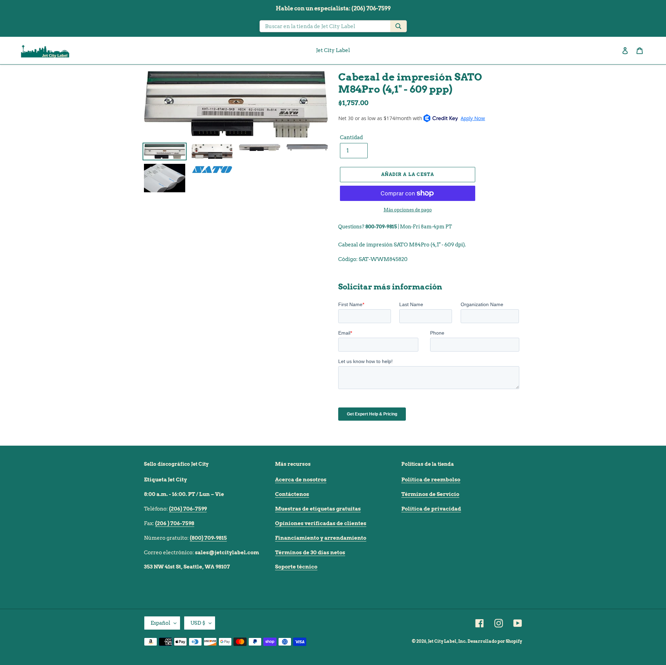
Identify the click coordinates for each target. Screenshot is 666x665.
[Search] (398, 26)
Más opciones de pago (408, 209)
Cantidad (351, 137)
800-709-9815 (381, 226)
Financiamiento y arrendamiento (320, 538)
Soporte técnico (296, 567)
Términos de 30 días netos (310, 552)
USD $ (197, 623)
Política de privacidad (431, 509)
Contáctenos (292, 494)
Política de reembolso (430, 480)
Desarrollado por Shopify (495, 641)
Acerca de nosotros (300, 480)
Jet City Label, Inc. (447, 641)
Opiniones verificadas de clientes (320, 523)
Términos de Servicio (430, 494)
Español (160, 623)
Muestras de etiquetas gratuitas (318, 509)
